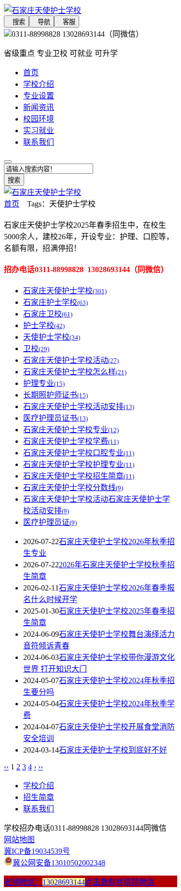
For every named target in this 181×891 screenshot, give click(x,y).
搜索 (16, 22)
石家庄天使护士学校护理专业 (78, 464)
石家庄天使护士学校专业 (71, 429)
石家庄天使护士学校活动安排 (78, 406)
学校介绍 (38, 84)
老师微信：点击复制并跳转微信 (79, 882)
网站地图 (19, 840)
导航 (41, 22)
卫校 (36, 348)
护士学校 (44, 325)
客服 (66, 22)
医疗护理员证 (50, 522)
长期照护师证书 (55, 395)
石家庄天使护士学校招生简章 (78, 476)
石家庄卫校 (47, 314)
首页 (31, 73)
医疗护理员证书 (55, 418)
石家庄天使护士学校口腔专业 (78, 453)
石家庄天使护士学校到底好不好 (113, 750)
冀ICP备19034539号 (37, 851)
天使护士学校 (51, 337)
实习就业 (38, 130)
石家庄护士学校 (55, 302)
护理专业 (44, 383)
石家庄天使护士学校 (65, 291)
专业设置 (38, 96)
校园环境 (38, 119)
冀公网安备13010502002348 (59, 863)
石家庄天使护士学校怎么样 (74, 372)
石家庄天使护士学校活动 (71, 360)
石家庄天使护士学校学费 (71, 441)
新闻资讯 (38, 107)
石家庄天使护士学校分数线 (73, 487)
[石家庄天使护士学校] (90, 9)
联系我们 (38, 142)
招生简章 (38, 797)
